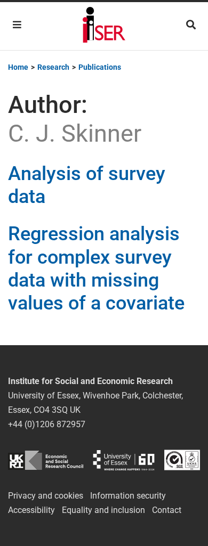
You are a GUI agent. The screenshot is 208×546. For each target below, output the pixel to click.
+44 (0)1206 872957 (46, 424)
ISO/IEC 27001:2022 (182, 460)
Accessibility (31, 510)
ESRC (45, 460)
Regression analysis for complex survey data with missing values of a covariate (96, 268)
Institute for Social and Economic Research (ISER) (104, 26)
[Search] (191, 25)
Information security (128, 496)
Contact (166, 510)
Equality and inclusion (103, 510)
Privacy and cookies (45, 496)
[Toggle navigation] (17, 25)
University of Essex (124, 460)
